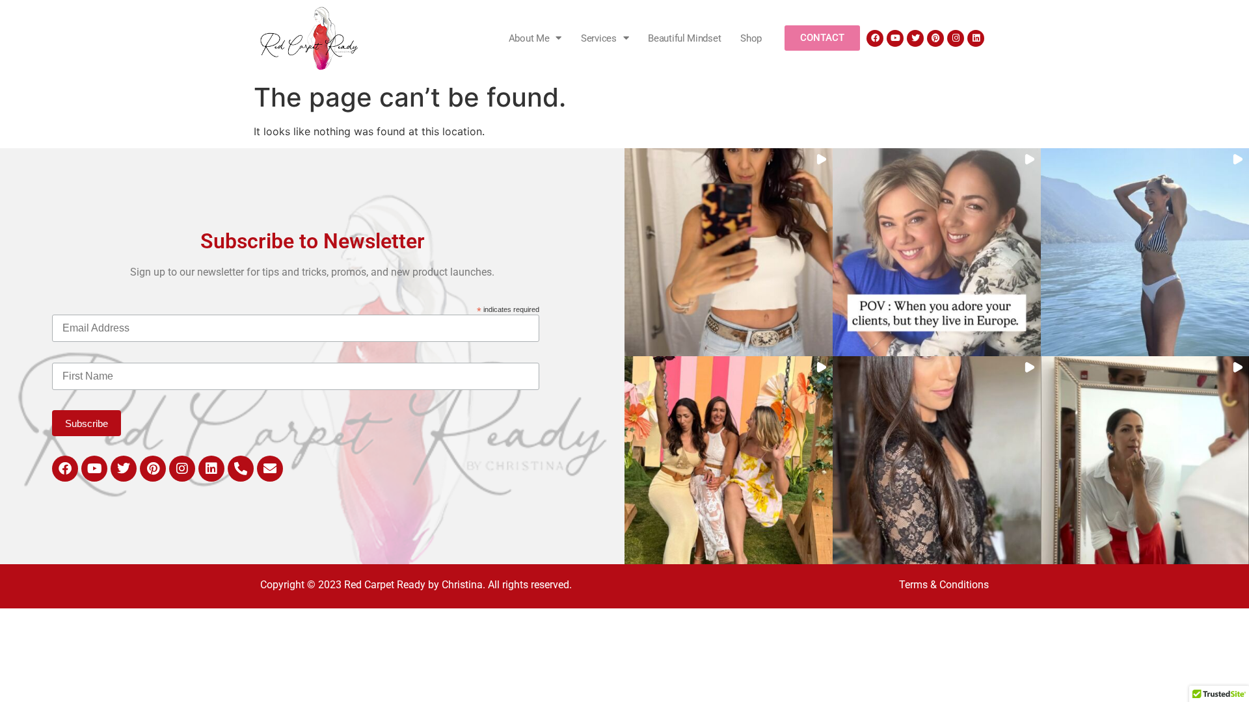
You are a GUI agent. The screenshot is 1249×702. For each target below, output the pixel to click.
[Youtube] (895, 38)
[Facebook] (874, 38)
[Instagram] (955, 38)
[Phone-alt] (241, 469)
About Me (529, 38)
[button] (728, 252)
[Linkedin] (975, 38)
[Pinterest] (935, 38)
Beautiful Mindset (684, 38)
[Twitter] (915, 38)
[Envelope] (270, 469)
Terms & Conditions (944, 584)
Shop (751, 38)
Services (599, 38)
